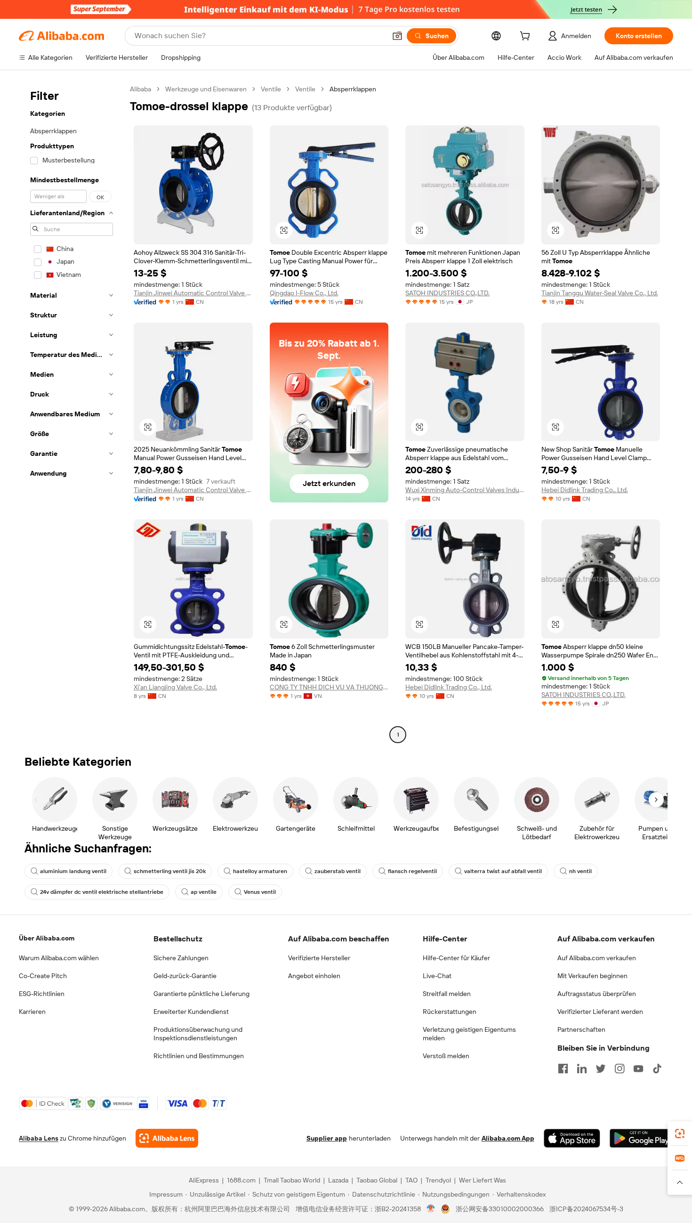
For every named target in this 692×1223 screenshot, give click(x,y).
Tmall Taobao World (292, 1180)
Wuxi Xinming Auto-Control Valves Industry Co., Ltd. (464, 490)
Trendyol (438, 1180)
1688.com (241, 1180)
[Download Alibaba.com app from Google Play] (641, 1138)
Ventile (271, 89)
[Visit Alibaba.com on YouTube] (638, 1068)
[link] (680, 1133)
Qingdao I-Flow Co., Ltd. (304, 293)
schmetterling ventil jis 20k (170, 871)
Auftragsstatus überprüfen (596, 993)
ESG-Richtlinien (41, 993)
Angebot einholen (314, 976)
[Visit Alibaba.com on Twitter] (600, 1068)
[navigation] (71, 413)
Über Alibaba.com (46, 938)
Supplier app (326, 1138)
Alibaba (140, 89)
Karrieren (32, 1011)
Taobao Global (376, 1180)
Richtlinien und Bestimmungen (198, 1056)
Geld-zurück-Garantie (185, 976)
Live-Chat (437, 976)
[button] (397, 35)
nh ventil (580, 871)
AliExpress (204, 1180)
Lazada (338, 1180)
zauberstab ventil (337, 871)
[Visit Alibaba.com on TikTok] (657, 1068)
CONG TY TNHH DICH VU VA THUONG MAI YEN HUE (329, 687)
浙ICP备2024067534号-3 (586, 1209)
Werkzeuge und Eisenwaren (206, 89)
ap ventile (204, 892)
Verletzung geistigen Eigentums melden (469, 1034)
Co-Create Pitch (43, 976)
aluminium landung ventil (73, 871)
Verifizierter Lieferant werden (600, 1011)
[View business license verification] (430, 1209)
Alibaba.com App (508, 1138)
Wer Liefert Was (482, 1180)
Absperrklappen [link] (353, 89)
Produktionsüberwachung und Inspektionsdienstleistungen (197, 1034)
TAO (411, 1180)
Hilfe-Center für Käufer (456, 958)
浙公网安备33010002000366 (500, 1209)
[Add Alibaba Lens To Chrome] (167, 1138)
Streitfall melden (447, 993)
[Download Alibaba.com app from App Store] (572, 1138)
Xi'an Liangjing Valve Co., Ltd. (175, 687)
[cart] (527, 37)
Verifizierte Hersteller (319, 958)
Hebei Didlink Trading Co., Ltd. (584, 490)
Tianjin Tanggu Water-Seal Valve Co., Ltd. (599, 293)
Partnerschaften (581, 1029)
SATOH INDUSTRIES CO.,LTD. (447, 293)
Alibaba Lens (38, 1138)
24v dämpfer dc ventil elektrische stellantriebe (101, 892)
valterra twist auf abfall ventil (503, 871)
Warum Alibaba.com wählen (59, 958)
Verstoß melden (446, 1056)
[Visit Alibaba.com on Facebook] (563, 1068)
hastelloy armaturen (260, 871)
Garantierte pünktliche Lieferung (201, 993)
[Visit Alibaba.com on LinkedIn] (581, 1068)
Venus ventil (260, 892)
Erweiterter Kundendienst (191, 1011)
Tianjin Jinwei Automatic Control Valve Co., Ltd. (193, 293)
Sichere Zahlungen (181, 958)
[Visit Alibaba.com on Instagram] (619, 1068)
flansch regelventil (412, 871)
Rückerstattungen (449, 1011)
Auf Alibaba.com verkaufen (596, 958)
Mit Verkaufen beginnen (592, 976)
